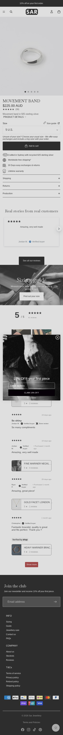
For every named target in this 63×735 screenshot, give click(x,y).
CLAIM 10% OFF (31, 393)
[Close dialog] (57, 337)
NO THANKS (31, 398)
